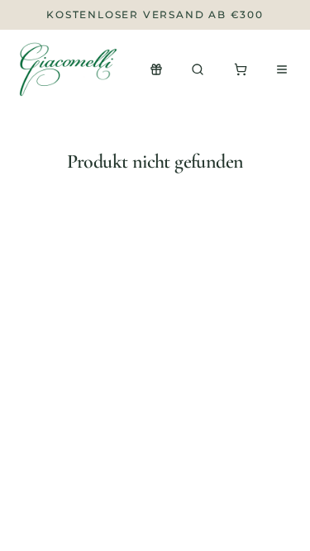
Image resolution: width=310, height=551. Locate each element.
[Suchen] (197, 69)
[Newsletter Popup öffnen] (156, 69)
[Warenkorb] (240, 69)
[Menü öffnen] (282, 69)
